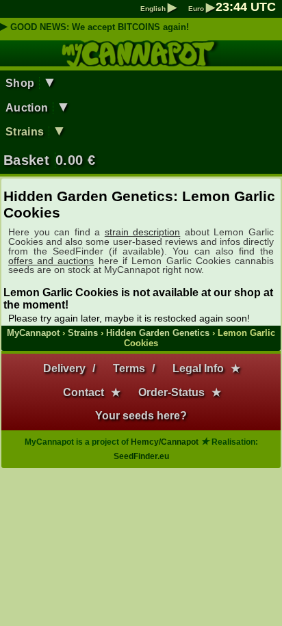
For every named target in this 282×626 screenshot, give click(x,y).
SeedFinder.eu (141, 456)
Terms (129, 368)
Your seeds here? (141, 415)
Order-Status (171, 392)
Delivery (64, 368)
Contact (83, 392)
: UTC (246, 7)
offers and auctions (51, 260)
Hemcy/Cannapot (164, 442)
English (158, 8)
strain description (143, 231)
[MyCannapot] (141, 60)
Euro (201, 8)
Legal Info (198, 368)
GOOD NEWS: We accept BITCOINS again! (99, 27)
